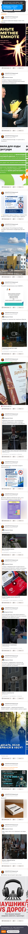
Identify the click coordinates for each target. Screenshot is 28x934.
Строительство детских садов (9, 348)
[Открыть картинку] (13, 44)
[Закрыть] (21, 6)
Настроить (17, 9)
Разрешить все (8, 9)
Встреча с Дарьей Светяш (8, 860)
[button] (6, 68)
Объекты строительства (8, 692)
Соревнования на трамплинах (9, 645)
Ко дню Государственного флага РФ (11, 597)
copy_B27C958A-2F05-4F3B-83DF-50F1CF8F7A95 (14, 451)
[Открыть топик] (14, 21)
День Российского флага (8, 549)
